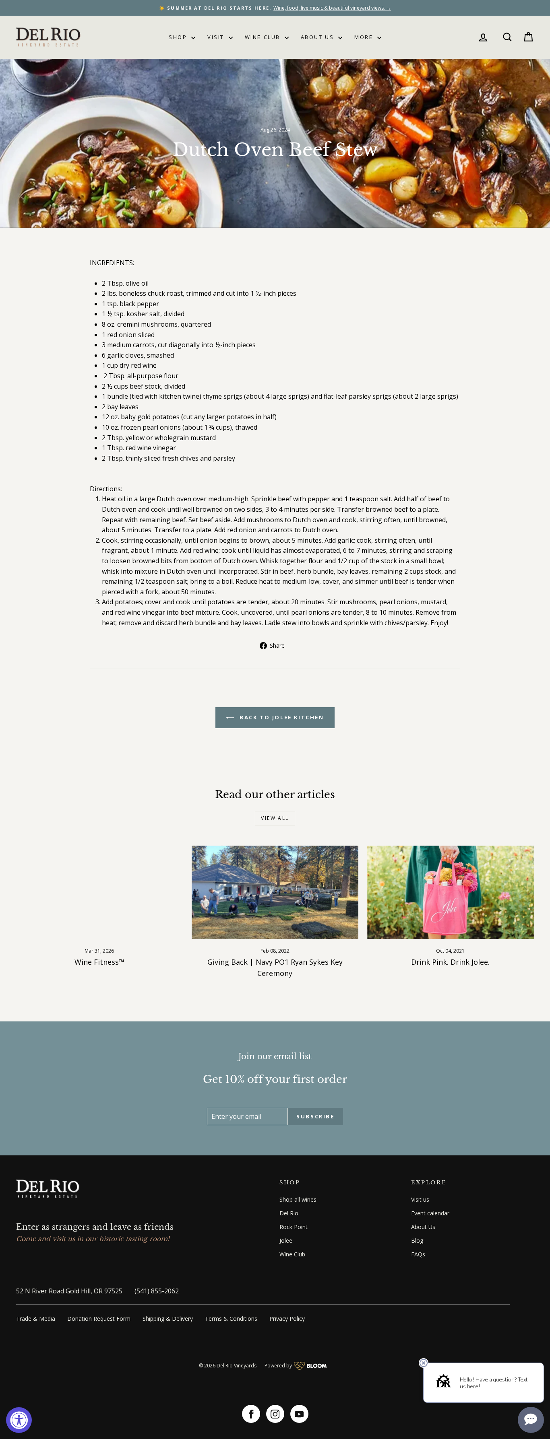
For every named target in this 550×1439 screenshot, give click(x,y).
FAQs (418, 1254)
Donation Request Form (98, 1318)
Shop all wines (297, 1199)
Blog (417, 1240)
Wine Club (264, 37)
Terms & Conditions (231, 1318)
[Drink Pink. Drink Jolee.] (450, 892)
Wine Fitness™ (99, 962)
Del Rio (288, 1213)
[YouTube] (299, 1414)
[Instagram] (275, 1414)
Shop (179, 37)
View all (275, 818)
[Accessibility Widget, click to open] (19, 1420)
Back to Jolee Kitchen (280, 717)
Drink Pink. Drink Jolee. (450, 962)
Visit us (420, 1199)
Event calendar (430, 1213)
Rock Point (293, 1227)
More (364, 37)
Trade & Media (35, 1318)
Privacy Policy (287, 1318)
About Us (318, 37)
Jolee (285, 1240)
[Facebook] (251, 1414)
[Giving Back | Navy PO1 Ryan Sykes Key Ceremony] (275, 892)
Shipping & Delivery (168, 1318)
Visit (217, 37)
